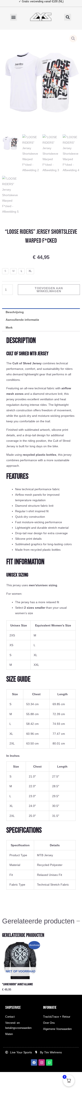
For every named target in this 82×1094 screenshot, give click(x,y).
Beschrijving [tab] (15, 312)
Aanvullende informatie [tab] (22, 319)
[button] (13, 17)
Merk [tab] (9, 327)
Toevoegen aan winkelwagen (49, 289)
